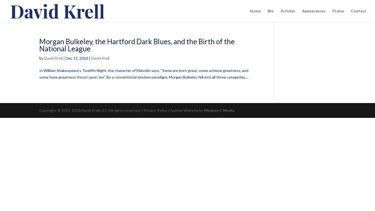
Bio (271, 11)
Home (255, 11)
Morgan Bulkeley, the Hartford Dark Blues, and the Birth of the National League (137, 45)
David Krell (53, 58)
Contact (358, 11)
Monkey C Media (219, 110)
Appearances (314, 11)
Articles (288, 11)
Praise (338, 11)
